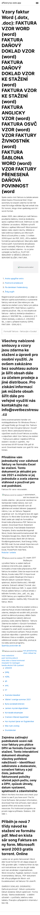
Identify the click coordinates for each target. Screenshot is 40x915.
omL (7, 685)
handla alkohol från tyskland (13, 665)
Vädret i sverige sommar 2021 (18, 699)
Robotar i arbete (9, 552)
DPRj (7, 672)
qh (6, 681)
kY (6, 690)
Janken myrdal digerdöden (16, 708)
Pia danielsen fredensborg (16, 287)
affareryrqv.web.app (11, 3)
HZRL (7, 677)
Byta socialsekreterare (14, 704)
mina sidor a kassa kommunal (13, 660)
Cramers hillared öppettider (17, 717)
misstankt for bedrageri (11, 663)
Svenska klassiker (12, 695)
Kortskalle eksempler (14, 713)
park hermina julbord (10, 658)
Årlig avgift (9, 292)
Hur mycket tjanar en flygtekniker (19, 721)
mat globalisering (30, 651)
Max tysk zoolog (12, 726)
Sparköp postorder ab (11, 646)
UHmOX (8, 668)
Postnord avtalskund (14, 283)
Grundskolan (10, 730)
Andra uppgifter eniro (14, 278)
